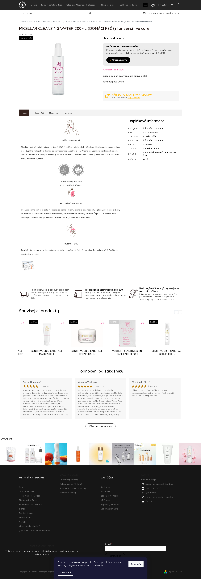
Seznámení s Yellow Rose (30, 504)
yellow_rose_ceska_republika (159, 497)
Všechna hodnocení (100, 426)
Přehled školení (26, 513)
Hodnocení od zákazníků (100, 371)
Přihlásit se (105, 491)
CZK (164, 5)
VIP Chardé (106, 500)
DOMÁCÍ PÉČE (150, 136)
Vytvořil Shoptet (175, 571)
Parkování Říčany (68, 492)
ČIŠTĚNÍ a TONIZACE (153, 140)
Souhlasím (136, 564)
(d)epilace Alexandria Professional (34, 530)
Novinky (23, 522)
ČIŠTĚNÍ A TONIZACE (153, 128)
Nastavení (65, 572)
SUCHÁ (146, 148)
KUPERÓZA (160, 152)
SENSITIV (147, 144)
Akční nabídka (25, 517)
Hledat (92, 13)
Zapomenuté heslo (109, 496)
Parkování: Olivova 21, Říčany (73, 488)
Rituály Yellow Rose (28, 500)
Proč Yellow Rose (26, 491)
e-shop (22, 509)
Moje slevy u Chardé (110, 504)
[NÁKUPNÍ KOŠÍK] (178, 4)
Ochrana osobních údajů (71, 484)
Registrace (105, 487)
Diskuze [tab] (68, 113)
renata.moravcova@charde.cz (159, 484)
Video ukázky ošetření (29, 526)
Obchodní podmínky (69, 479)
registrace (146, 50)
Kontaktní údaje (148, 479)
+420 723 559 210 (153, 488)
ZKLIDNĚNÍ (148, 152)
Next (180, 312)
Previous (176, 312)
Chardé (148, 501)
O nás (21, 487)
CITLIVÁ (155, 148)
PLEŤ (145, 159)
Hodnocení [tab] (54, 113)
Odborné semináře (109, 509)
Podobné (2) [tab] (38, 113)
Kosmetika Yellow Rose (29, 496)
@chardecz (150, 492)
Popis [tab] (24, 113)
